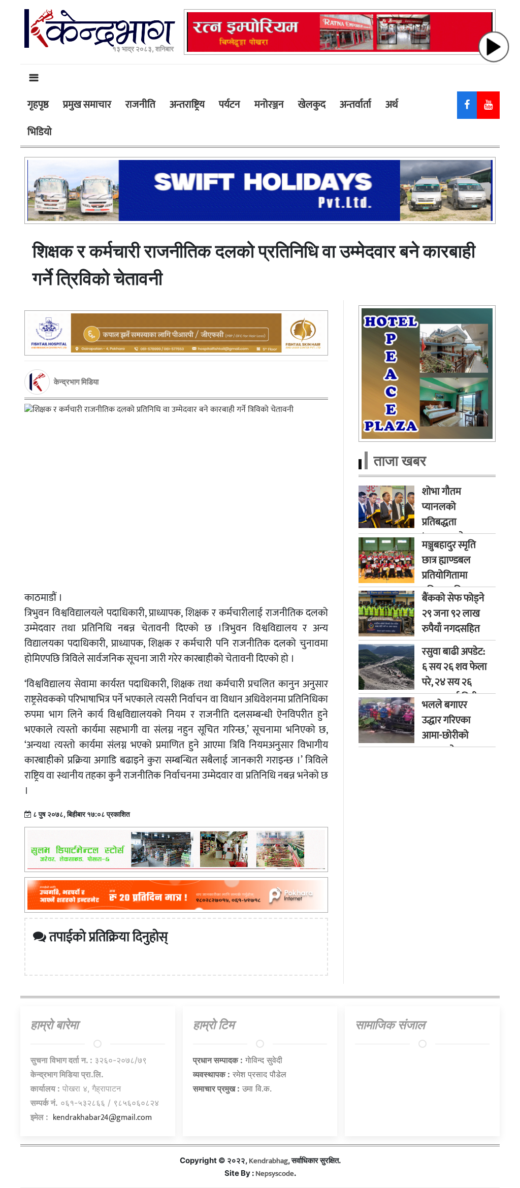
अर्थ (391, 104)
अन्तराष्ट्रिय (187, 104)
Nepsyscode (274, 1173)
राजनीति (140, 104)
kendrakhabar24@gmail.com (102, 1118)
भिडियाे (39, 132)
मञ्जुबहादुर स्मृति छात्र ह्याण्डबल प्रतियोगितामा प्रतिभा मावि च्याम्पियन (449, 575)
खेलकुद (312, 104)
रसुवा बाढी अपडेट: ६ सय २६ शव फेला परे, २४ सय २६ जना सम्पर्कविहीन (454, 674)
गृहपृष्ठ (38, 104)
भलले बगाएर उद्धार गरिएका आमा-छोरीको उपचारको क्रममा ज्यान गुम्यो (450, 735)
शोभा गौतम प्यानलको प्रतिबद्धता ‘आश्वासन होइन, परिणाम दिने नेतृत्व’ (455, 522)
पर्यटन (229, 104)
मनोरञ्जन (269, 104)
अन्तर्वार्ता (355, 104)
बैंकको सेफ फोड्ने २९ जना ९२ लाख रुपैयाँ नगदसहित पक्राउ (453, 621)
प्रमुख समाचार (87, 104)
